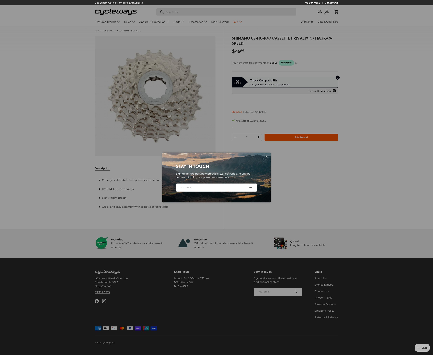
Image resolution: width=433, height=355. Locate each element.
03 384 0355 (312, 2)
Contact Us (331, 2)
